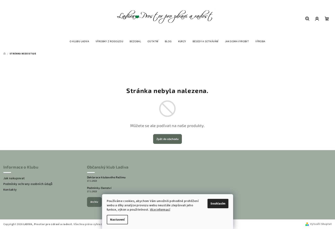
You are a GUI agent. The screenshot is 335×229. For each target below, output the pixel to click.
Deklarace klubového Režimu (106, 177)
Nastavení (117, 219)
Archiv (94, 202)
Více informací (160, 209)
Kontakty (10, 190)
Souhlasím (217, 203)
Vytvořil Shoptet (321, 224)
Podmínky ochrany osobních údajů (28, 184)
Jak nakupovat (14, 178)
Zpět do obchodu (167, 139)
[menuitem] (79, 41)
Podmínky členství (99, 188)
